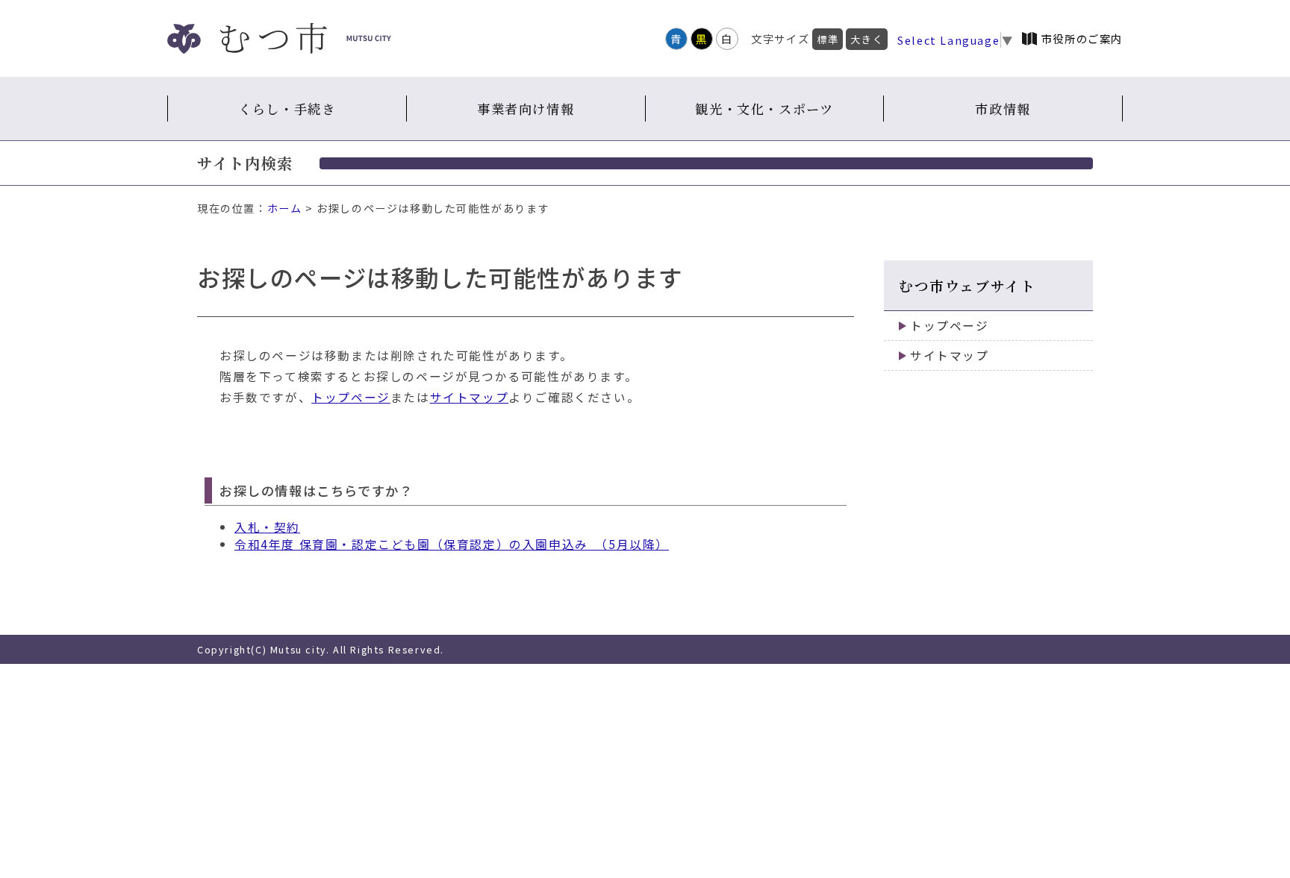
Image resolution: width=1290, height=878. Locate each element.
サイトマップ (469, 397)
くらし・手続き (286, 108)
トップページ (350, 397)
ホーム (284, 208)
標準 (827, 39)
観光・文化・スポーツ (764, 108)
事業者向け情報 (525, 108)
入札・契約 (267, 527)
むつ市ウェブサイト (967, 285)
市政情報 (1002, 108)
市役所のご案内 (1082, 38)
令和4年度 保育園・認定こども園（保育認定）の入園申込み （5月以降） (451, 544)
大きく (866, 39)
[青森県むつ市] (279, 38)
